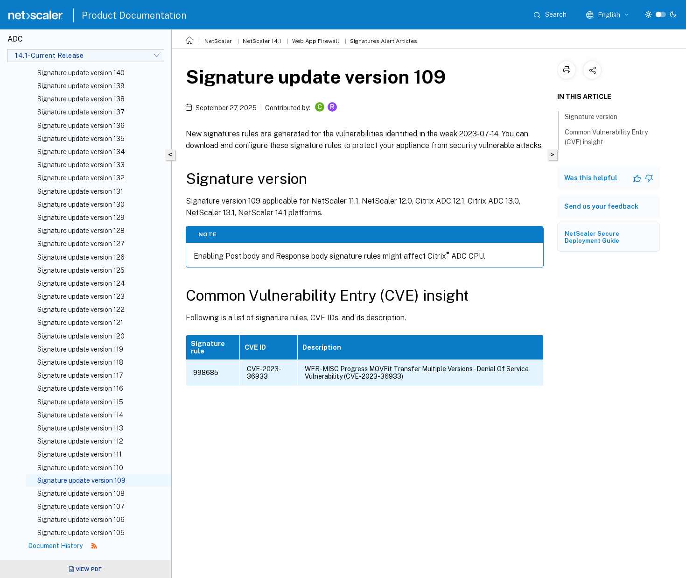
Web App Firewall (315, 41)
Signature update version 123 (81, 296)
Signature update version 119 (80, 349)
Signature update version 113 (80, 428)
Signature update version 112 (80, 441)
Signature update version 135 (81, 138)
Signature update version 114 (80, 415)
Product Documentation (134, 15)
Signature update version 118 (80, 362)
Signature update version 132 (81, 178)
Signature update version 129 (81, 217)
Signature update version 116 (80, 388)
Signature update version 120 (81, 336)
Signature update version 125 (81, 270)
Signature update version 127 (81, 243)
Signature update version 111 (79, 454)
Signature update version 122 (81, 309)
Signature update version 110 (80, 468)
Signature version (591, 116)
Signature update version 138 (81, 99)
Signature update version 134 (81, 151)
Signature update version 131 (80, 191)
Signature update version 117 (80, 375)
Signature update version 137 (81, 112)
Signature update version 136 (81, 125)
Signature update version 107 (81, 506)
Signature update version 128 (81, 230)
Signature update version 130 (81, 204)
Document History (56, 546)
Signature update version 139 (81, 86)
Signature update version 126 (81, 257)
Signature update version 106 (81, 519)
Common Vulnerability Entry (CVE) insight (606, 137)
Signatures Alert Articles (383, 41)
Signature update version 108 (81, 493)
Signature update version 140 (81, 73)
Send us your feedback (601, 206)
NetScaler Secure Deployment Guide (592, 237)
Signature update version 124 (81, 283)
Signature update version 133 (81, 165)
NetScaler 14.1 (262, 41)
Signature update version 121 (80, 322)
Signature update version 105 (81, 532)
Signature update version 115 (80, 402)
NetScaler (218, 41)
